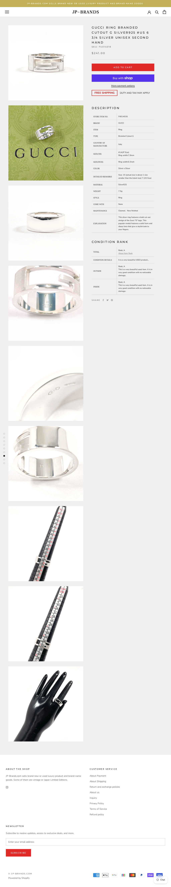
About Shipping (98, 781)
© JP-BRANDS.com (20, 873)
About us (94, 792)
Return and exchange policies (105, 786)
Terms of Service (98, 809)
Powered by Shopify (19, 878)
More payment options (123, 85)
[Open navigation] (7, 12)
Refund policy (97, 814)
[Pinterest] (112, 300)
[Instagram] (7, 787)
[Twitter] (108, 300)
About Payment (98, 775)
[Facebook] (103, 300)
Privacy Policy (97, 803)
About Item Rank (125, 253)
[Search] (157, 12)
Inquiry (93, 798)
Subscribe (18, 853)
